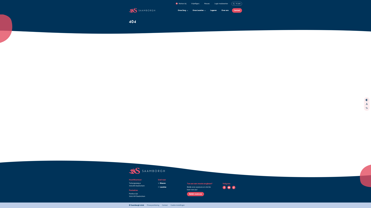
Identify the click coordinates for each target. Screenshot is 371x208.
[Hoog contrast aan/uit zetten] (367, 100)
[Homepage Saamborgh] (142, 10)
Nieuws (207, 3)
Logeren (213, 10)
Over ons (225, 10)
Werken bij (181, 3)
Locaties (163, 187)
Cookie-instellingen (178, 205)
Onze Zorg (182, 10)
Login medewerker (221, 3)
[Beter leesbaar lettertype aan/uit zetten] (367, 104)
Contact (237, 10)
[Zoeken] (233, 3)
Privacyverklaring (153, 205)
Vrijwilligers (195, 3)
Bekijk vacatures (195, 194)
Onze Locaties (198, 10)
